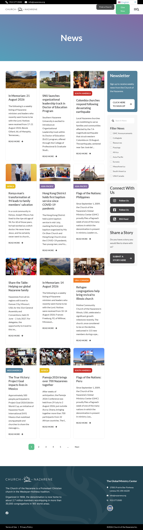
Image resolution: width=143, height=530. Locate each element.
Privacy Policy (26, 527)
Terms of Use (11, 527)
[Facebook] (7, 513)
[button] (135, 9)
